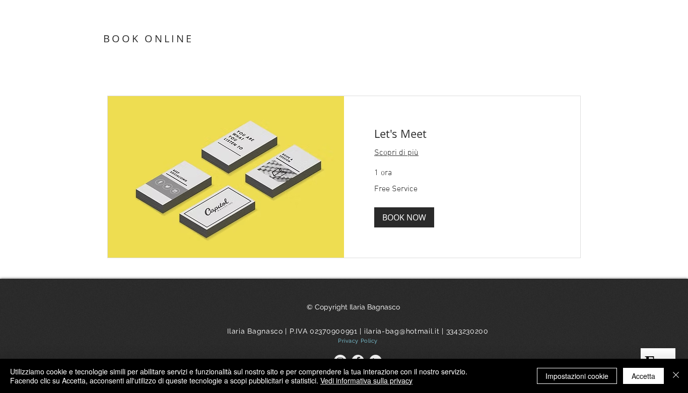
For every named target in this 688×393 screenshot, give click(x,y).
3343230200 (467, 331)
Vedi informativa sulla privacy (366, 380)
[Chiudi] (676, 376)
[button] (404, 217)
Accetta (643, 376)
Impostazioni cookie (576, 376)
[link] (462, 133)
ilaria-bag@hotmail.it (402, 331)
